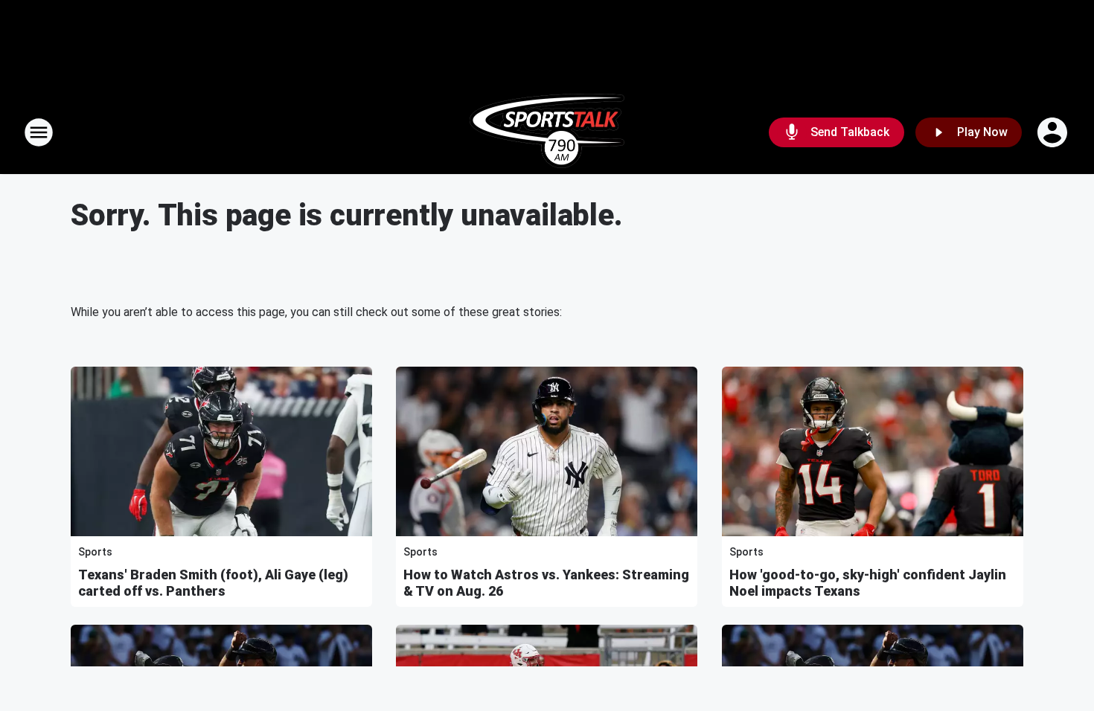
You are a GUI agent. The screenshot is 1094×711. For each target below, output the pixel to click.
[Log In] (1053, 132)
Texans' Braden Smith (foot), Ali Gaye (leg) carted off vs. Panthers (213, 583)
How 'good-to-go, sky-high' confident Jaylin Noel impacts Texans (867, 583)
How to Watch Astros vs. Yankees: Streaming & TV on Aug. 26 (546, 583)
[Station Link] (547, 132)
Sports (95, 552)
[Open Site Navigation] (39, 132)
